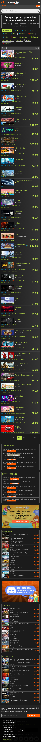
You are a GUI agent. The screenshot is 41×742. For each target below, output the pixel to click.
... (9, 438)
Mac (28, 40)
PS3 (6, 34)
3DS (14, 37)
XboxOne (24, 37)
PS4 (33, 30)
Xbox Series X (9, 40)
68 (19, 438)
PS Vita (22, 34)
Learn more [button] (7, 739)
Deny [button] (21, 730)
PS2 (14, 34)
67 (14, 438)
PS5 (25, 30)
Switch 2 (7, 44)
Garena (19, 40)
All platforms (7, 30)
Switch (32, 34)
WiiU (6, 37)
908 (34, 438)
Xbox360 (35, 37)
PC (17, 30)
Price (36, 48)
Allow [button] (31, 730)
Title (4, 48)
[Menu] (39, 2)
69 (24, 438)
